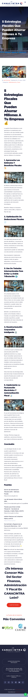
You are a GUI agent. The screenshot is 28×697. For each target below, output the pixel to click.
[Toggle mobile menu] (25, 2)
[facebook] (5, 682)
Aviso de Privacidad (19, 689)
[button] (3, 628)
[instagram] (8, 682)
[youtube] (19, 682)
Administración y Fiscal (14, 82)
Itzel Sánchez (7, 80)
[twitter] (12, 682)
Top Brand (18, 691)
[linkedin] (15, 682)
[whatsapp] (22, 682)
